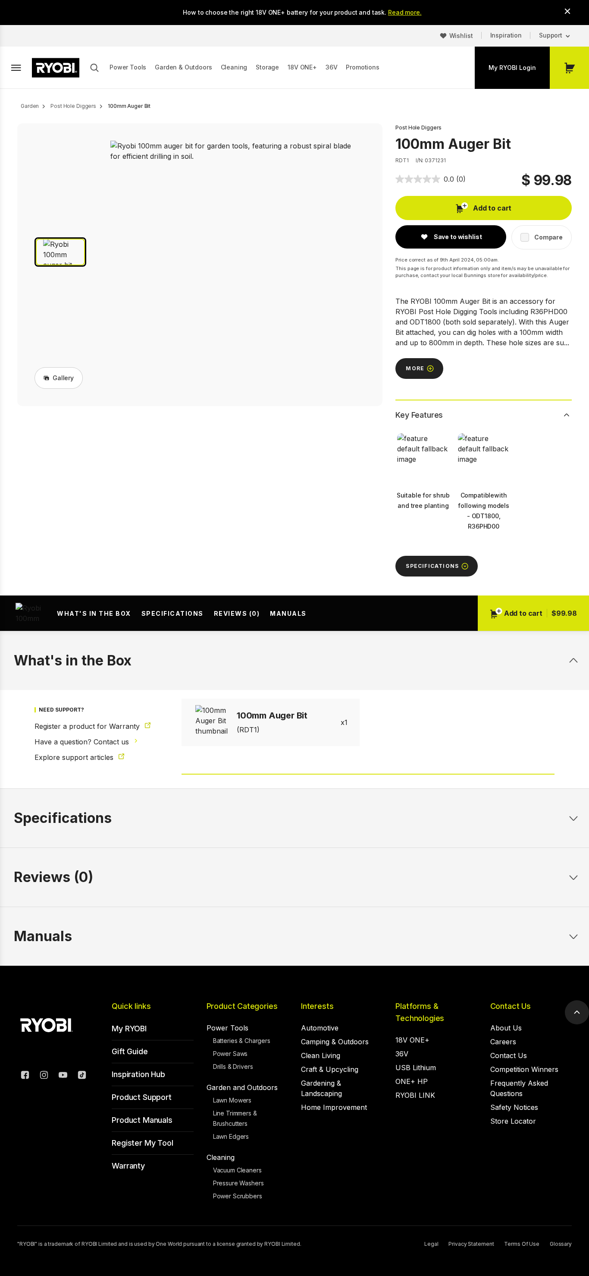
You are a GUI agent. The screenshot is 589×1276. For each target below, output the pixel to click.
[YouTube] (63, 1076)
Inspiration (506, 35)
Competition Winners (524, 1069)
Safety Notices (514, 1107)
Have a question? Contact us (82, 741)
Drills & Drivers (233, 1066)
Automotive (319, 1028)
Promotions (362, 67)
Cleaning (234, 67)
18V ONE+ (302, 67)
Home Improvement (334, 1107)
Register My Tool (142, 1142)
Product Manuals (142, 1120)
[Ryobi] (55, 68)
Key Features (419, 414)
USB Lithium (415, 1067)
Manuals (288, 613)
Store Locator (513, 1121)
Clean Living (320, 1055)
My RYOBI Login (512, 67)
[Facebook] (25, 1076)
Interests (317, 1006)
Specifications (172, 613)
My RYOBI (129, 1028)
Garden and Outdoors (242, 1087)
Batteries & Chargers (241, 1040)
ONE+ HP (411, 1081)
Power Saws (230, 1053)
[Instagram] (44, 1076)
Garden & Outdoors (183, 67)
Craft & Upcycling (329, 1069)
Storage (267, 67)
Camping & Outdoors (335, 1041)
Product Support (141, 1097)
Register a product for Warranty (88, 726)
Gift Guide (129, 1051)
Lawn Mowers (232, 1100)
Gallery (63, 377)
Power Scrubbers (237, 1196)
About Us (506, 1028)
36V (332, 67)
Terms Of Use (521, 1244)
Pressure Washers (238, 1183)
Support (550, 35)
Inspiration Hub (138, 1074)
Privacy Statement (471, 1244)
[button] (60, 252)
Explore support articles (75, 757)
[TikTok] (82, 1076)
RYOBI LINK (415, 1095)
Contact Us (510, 1006)
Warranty (128, 1165)
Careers (503, 1041)
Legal (431, 1244)
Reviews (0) (237, 613)
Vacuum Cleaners (237, 1170)
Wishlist (461, 35)
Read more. (405, 12)
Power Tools (128, 67)
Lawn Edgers (231, 1136)
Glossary (561, 1244)
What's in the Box (94, 613)
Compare (548, 237)
